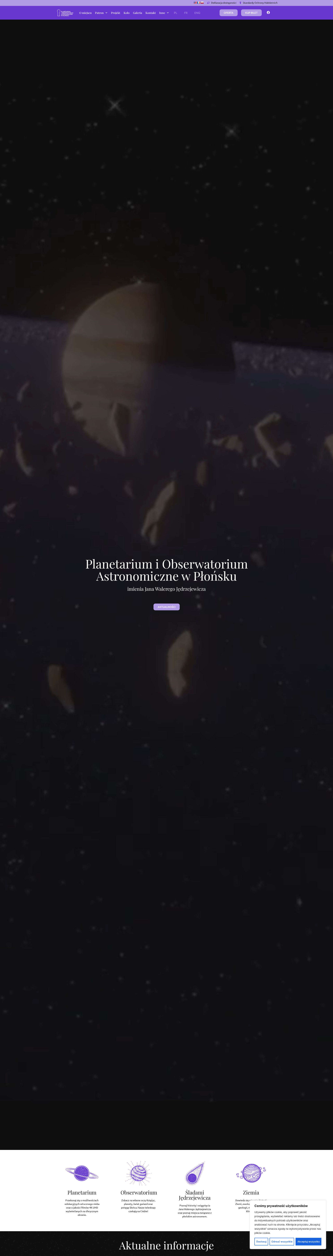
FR (185, 13)
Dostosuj (261, 1241)
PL (175, 13)
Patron (99, 13)
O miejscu (85, 13)
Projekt (115, 13)
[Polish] (202, 2)
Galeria (137, 13)
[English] (195, 2)
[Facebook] (268, 12)
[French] (198, 2)
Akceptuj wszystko (308, 1241)
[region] (288, 1224)
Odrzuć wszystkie (281, 1241)
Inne (162, 13)
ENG (197, 13)
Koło (127, 13)
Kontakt (151, 13)
